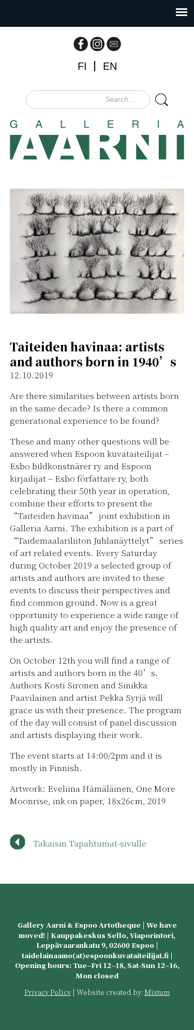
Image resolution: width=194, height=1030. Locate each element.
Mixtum (157, 992)
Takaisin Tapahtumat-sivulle (89, 843)
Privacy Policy (47, 992)
